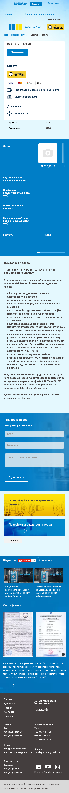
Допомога (9, 703)
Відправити (16, 477)
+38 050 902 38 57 (42, 735)
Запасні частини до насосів (40, 14)
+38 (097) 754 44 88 (13, 735)
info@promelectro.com (15, 749)
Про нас (8, 699)
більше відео (46, 560)
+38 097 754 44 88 (42, 732)
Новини (8, 707)
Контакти (9, 712)
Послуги (8, 716)
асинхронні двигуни (38, 788)
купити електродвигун (15, 788)
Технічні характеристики (15, 35)
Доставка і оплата (39, 35)
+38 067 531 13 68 (42, 739)
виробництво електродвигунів (43, 784)
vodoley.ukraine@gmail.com (18, 752)
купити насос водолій (14, 784)
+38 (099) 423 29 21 (13, 732)
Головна (8, 14)
